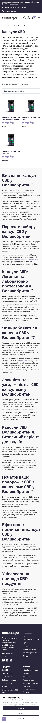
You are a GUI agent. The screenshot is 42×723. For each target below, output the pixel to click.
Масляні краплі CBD (18, 190)
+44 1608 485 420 (8, 653)
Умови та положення (31, 683)
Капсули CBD (26, 361)
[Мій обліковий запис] (28, 17)
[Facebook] (3, 660)
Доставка (26, 677)
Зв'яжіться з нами (29, 649)
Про (24, 643)
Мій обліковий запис (30, 670)
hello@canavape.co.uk (9, 656)
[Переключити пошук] (24, 18)
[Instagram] (11, 660)
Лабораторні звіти (30, 653)
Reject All (21, 719)
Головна (5, 26)
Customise (21, 713)
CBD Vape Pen (7, 683)
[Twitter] (7, 660)
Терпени (5, 686)
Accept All (21, 708)
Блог (25, 636)
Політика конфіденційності (29, 687)
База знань (27, 692)
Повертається (28, 680)
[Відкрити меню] (39, 17)
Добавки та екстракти (10, 680)
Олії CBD (12, 26)
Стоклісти (26, 646)
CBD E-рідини (7, 677)
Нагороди (26, 673)
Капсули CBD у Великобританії (28, 259)
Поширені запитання (31, 639)
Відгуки (26, 656)
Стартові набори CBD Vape (10, 691)
